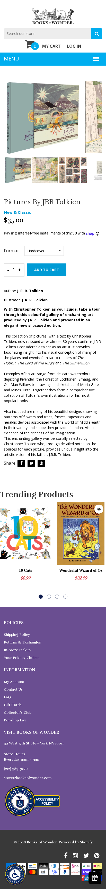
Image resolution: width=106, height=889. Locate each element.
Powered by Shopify (76, 842)
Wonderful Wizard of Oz (80, 570)
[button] (41, 597)
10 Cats (25, 570)
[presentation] (9, 121)
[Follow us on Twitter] (31, 463)
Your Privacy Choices (22, 658)
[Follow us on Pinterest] (41, 463)
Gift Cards (13, 705)
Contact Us (13, 689)
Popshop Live (15, 720)
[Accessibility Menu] (15, 874)
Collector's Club (17, 712)
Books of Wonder (42, 842)
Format (11, 250)
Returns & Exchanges (22, 642)
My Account (14, 682)
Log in (74, 46)
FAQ (7, 697)
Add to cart (46, 269)
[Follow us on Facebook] (21, 463)
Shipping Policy (17, 634)
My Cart (51, 46)
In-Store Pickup (17, 650)
